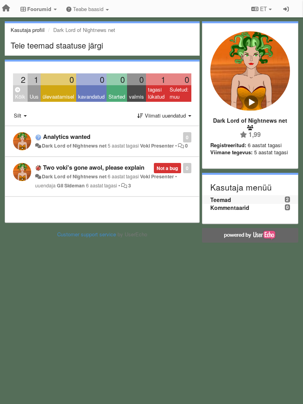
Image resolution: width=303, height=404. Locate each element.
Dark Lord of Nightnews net (74, 145)
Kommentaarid (229, 207)
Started (116, 96)
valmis (136, 96)
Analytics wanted (66, 136)
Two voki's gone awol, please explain (93, 167)
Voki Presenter (157, 145)
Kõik (20, 96)
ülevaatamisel (58, 96)
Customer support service (86, 234)
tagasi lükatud (156, 93)
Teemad (220, 200)
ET (263, 9)
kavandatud (91, 96)
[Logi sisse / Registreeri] (286, 8)
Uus (34, 96)
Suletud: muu (179, 93)
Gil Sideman (71, 185)
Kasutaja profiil (28, 30)
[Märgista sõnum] (179, 136)
